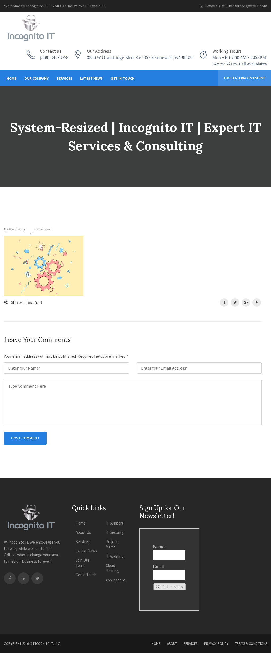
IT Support (114, 523)
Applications (116, 580)
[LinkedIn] (23, 578)
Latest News (91, 78)
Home (11, 78)
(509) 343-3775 (54, 57)
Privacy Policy (216, 643)
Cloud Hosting (112, 568)
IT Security (115, 532)
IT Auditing (115, 556)
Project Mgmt (112, 544)
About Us (83, 532)
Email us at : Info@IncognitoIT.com (236, 5)
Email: (159, 566)
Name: (159, 546)
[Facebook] (10, 578)
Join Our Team (82, 563)
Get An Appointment (244, 78)
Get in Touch (122, 78)
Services (64, 78)
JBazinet (15, 229)
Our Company (36, 78)
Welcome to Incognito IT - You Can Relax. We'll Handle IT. (55, 5)
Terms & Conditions (251, 643)
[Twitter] (37, 578)
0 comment (43, 229)
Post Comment (25, 438)
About (172, 643)
